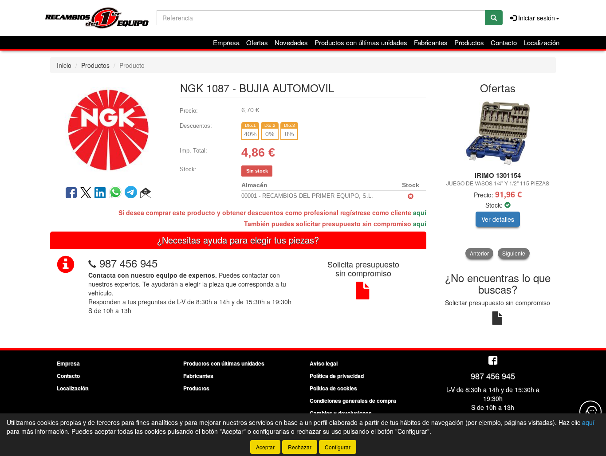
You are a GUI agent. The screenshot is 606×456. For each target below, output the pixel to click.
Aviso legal (324, 363)
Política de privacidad (337, 376)
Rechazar (299, 447)
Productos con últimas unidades (361, 42)
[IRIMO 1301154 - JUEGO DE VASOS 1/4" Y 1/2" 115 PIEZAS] (498, 133)
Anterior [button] (479, 253)
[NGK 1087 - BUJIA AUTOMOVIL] (108, 128)
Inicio (64, 65)
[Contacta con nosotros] (590, 412)
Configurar (337, 447)
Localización (541, 42)
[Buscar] (494, 17)
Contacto (504, 42)
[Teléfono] (92, 263)
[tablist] (498, 179)
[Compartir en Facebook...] (71, 193)
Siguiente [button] (513, 253)
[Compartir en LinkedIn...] (100, 193)
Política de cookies (333, 388)
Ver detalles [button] (497, 219)
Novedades (291, 42)
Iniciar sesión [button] (535, 17)
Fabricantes (431, 42)
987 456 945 (128, 263)
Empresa (226, 42)
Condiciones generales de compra (353, 401)
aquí (419, 212)
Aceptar (265, 447)
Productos (469, 42)
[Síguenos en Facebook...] (493, 360)
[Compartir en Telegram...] (132, 193)
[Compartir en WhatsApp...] (117, 193)
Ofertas (257, 42)
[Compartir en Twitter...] (85, 193)
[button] (145, 193)
